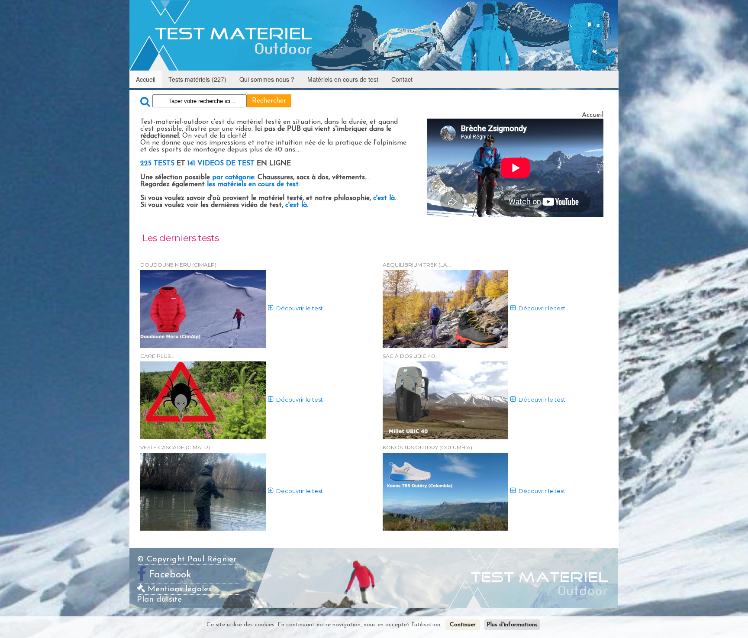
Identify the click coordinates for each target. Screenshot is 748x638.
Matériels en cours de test (342, 79)
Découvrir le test (299, 308)
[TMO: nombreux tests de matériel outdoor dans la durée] (373, 35)
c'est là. (383, 198)
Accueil (145, 79)
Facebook (170, 575)
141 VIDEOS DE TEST (222, 163)
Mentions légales (178, 589)
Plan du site (159, 600)
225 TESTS (157, 163)
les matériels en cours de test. (252, 184)
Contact (402, 79)
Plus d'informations (512, 625)
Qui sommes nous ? (266, 79)
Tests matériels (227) (197, 79)
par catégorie (233, 177)
